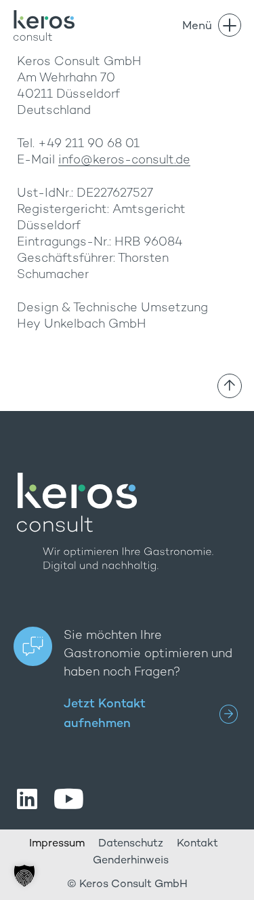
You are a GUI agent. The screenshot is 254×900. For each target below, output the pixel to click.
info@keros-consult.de (124, 160)
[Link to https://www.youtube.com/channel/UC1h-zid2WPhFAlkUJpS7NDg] (68, 799)
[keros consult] (44, 15)
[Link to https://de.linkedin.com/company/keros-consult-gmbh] (27, 799)
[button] (24, 875)
